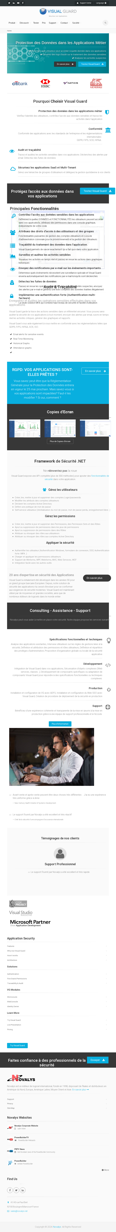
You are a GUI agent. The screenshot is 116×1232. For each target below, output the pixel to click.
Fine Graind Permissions (17, 979)
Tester (36, 23)
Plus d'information (60, 724)
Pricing (10, 1029)
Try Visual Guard (14, 1020)
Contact (64, 23)
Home (9, 31)
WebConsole (12, 1002)
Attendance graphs (22, 348)
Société (75, 23)
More (106, 1170)
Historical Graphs (21, 343)
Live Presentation (14, 1025)
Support (52, 23)
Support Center (85, 3)
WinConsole (12, 997)
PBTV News (19, 1149)
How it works (12, 955)
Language (100, 3)
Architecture (12, 960)
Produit (12, 23)
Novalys (57, 1227)
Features (10, 946)
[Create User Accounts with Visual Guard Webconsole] (95, 428)
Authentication (13, 974)
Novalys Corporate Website (26, 1126)
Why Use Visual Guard (16, 951)
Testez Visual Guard (46, 68)
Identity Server (13, 1006)
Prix (44, 23)
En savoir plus (19, 68)
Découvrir (24, 23)
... (14, 352)
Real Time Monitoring (23, 339)
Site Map (11, 1108)
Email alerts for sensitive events (28, 334)
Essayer (95, 1059)
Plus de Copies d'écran (60, 441)
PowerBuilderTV (21, 1137)
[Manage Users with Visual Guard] (60, 428)
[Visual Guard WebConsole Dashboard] (24, 428)
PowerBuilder (20, 1161)
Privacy (10, 1104)
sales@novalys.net (19, 1211)
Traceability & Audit (15, 983)
